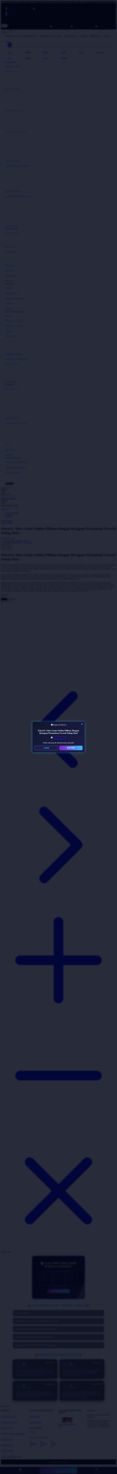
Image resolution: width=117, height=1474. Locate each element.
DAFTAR (71, 748)
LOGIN (46, 748)
